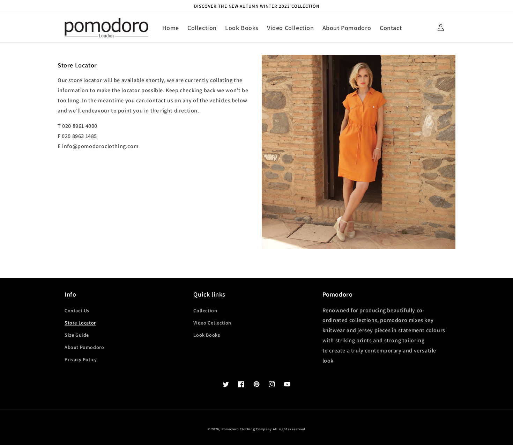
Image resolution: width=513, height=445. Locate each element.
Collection (205, 310)
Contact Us (77, 310)
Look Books (206, 335)
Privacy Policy (81, 359)
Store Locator (80, 323)
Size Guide (77, 335)
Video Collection (212, 323)
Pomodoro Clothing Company (247, 429)
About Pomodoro (84, 347)
